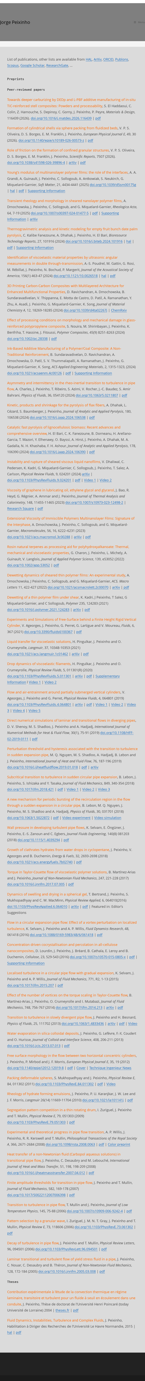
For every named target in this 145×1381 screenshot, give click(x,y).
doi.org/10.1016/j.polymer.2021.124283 (38, 609)
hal (12, 190)
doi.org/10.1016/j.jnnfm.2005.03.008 (67, 1271)
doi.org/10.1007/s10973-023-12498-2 (94, 502)
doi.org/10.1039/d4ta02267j (85, 310)
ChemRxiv (119, 310)
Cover (81, 1068)
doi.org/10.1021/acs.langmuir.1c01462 (37, 654)
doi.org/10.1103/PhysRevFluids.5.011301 (39, 676)
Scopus (13, 65)
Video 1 (90, 480)
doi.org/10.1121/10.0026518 (75, 275)
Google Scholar (32, 65)
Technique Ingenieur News (110, 1068)
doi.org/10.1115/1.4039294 (39, 840)
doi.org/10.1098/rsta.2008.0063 (70, 1144)
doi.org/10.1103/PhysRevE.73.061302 (104, 1227)
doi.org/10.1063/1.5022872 (28, 817)
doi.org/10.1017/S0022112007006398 (36, 1195)
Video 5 (34, 710)
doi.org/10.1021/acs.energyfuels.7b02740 (39, 862)
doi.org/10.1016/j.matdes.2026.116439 (61, 118)
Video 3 (104, 789)
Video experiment (76, 817)
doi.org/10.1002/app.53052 (28, 565)
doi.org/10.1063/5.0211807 (97, 395)
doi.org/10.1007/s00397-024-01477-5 (60, 213)
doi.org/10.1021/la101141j (103, 1100)
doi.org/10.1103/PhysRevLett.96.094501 (66, 1249)
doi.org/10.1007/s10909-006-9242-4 (95, 1211)
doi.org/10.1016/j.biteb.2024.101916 (94, 241)
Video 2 (106, 480)
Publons (121, 59)
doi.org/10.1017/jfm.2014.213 (79, 1007)
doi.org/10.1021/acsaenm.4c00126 (34, 373)
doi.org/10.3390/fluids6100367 (48, 631)
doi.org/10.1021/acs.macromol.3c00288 (38, 537)
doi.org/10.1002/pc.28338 (27, 338)
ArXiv (98, 59)
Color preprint (119, 1144)
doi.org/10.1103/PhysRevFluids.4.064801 (39, 704)
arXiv (72, 162)
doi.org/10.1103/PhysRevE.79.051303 (36, 1122)
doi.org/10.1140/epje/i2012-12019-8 (35, 1068)
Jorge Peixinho (15, 22)
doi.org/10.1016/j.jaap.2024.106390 (58, 452)
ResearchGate (57, 65)
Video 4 (19, 710)
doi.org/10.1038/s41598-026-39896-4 (36, 162)
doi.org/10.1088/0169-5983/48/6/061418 (61, 934)
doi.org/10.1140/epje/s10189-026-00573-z (51, 140)
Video (132, 1023)
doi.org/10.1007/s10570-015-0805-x (98, 957)
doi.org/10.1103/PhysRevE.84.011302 (64, 1084)
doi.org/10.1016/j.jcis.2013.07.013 (33, 1045)
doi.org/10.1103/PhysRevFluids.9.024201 (39, 480)
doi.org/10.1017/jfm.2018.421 (30, 789)
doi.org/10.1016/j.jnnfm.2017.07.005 (36, 884)
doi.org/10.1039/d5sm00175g (113, 184)
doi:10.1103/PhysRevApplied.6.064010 (37, 906)
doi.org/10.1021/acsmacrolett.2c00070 (78, 587)
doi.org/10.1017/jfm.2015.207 (30, 985)
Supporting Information (46, 190)
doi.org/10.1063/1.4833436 (83, 1023)
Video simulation (107, 817)
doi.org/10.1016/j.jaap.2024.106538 (58, 417)
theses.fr (62, 1310)
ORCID (108, 59)
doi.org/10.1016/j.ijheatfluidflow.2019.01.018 (42, 767)
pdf (98, 118)
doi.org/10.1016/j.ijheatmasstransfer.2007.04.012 (46, 1172)
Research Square (20, 508)
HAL (89, 59)
